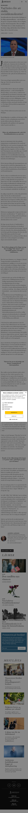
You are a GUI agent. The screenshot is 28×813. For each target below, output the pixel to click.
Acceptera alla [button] (14, 412)
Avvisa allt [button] (14, 416)
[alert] (14, 406)
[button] (14, 419)
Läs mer (14, 399)
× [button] (25, 392)
